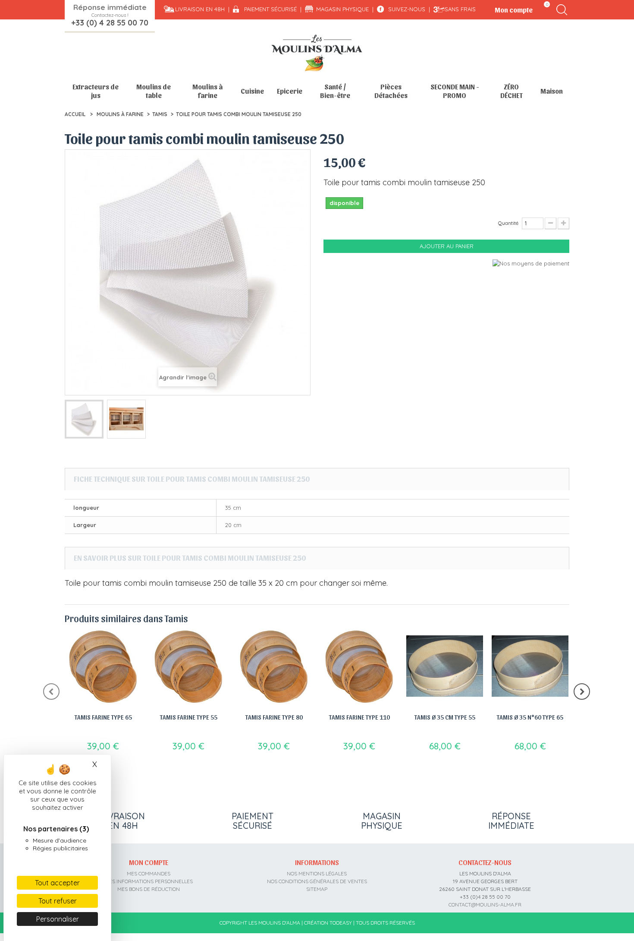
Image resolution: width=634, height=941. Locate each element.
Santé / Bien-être (335, 90)
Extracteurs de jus (95, 90)
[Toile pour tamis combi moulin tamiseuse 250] (84, 419)
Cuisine (252, 91)
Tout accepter (57, 882)
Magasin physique (342, 9)
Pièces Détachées (391, 90)
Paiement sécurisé (270, 9)
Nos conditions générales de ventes (317, 881)
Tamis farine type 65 (103, 717)
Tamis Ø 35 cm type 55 (444, 717)
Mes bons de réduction (148, 889)
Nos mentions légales (317, 873)
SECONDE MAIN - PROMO (454, 90)
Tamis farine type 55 (188, 717)
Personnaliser (57, 919)
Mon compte (148, 862)
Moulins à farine (207, 90)
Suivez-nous (406, 9)
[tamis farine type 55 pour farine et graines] (188, 666)
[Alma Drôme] (317, 53)
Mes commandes (148, 873)
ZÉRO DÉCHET (511, 90)
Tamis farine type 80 (274, 717)
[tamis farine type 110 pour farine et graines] (359, 666)
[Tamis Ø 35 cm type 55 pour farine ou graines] (444, 666)
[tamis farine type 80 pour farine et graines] (273, 666)
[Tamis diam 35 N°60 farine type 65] (530, 666)
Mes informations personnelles (149, 881)
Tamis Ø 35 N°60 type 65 (530, 717)
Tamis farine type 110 (359, 717)
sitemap (316, 889)
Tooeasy (341, 922)
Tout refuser (57, 901)
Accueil (75, 114)
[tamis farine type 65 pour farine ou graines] (103, 666)
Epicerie (289, 91)
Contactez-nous (485, 862)
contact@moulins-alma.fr (485, 904)
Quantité (508, 223)
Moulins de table (153, 90)
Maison (551, 91)
